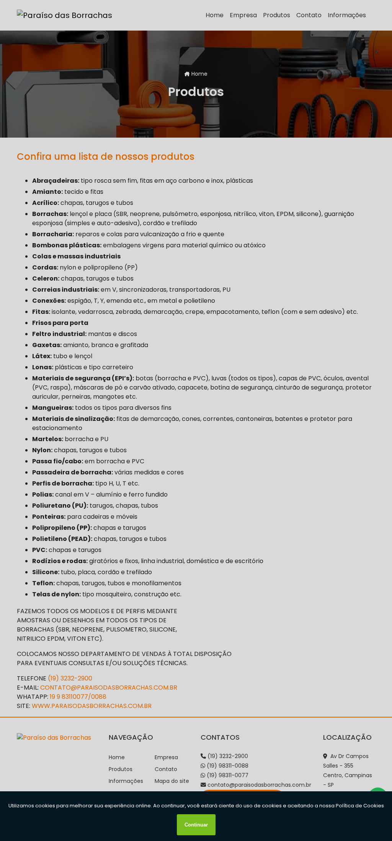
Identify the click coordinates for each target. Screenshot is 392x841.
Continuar (196, 825)
